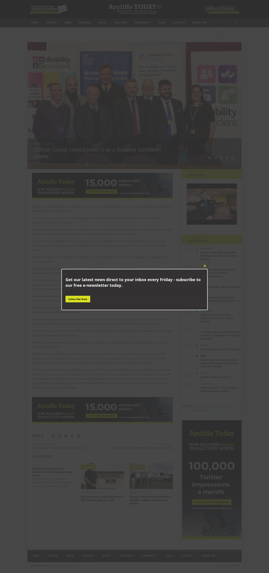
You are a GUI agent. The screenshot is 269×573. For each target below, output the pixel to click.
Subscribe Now (77, 299)
